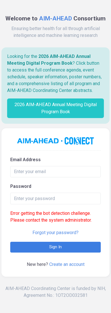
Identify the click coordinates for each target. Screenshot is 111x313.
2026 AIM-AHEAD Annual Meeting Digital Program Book (56, 108)
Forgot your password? (55, 232)
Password (20, 186)
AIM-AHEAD (55, 18)
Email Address (25, 159)
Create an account (67, 264)
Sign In (55, 246)
